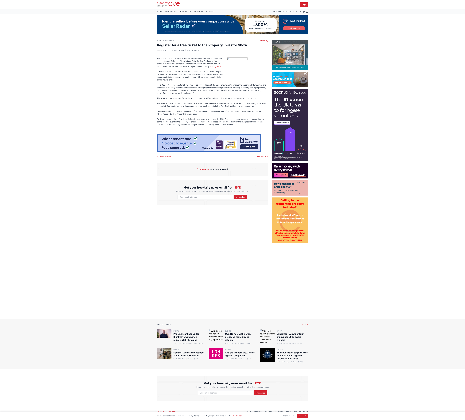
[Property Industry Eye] (168, 4)
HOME (159, 12)
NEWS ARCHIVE (171, 12)
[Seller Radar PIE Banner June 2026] (232, 24)
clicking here (215, 66)
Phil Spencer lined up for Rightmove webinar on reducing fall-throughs (186, 337)
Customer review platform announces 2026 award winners (290, 337)
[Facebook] (304, 12)
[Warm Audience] (290, 188)
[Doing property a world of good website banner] (290, 79)
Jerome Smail (187, 343)
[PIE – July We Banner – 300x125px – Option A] (290, 170)
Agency (228, 350)
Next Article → (262, 157)
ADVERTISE (198, 12)
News (165, 40)
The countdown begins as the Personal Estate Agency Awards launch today (292, 355)
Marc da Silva (179, 50)
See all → (305, 325)
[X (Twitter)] (300, 12)
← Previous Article (164, 157)
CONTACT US (185, 12)
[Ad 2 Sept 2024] (290, 220)
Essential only (288, 416)
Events (171, 40)
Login (304, 5)
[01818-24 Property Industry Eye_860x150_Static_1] (212, 143)
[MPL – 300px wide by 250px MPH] (290, 55)
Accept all (302, 416)
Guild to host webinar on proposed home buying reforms (238, 337)
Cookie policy (238, 416)
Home (159, 40)
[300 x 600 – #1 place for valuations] (290, 125)
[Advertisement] (290, 279)
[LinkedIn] (307, 12)
